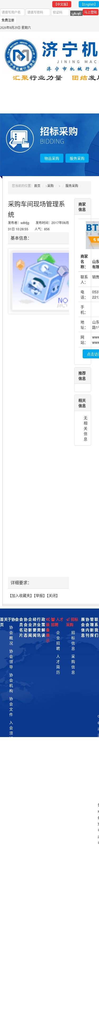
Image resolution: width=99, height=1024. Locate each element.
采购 (50, 185)
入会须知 (11, 730)
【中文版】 (62, 4)
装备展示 (48, 632)
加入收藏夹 (21, 595)
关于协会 (11, 619)
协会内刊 (87, 627)
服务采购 (77, 158)
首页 (37, 185)
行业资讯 (39, 627)
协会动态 (25, 627)
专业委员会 (11, 780)
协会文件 (11, 706)
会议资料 (11, 754)
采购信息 (73, 664)
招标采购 (72, 621)
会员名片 (21, 627)
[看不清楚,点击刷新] (76, 13)
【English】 (88, 4)
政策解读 (43, 627)
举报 (39, 595)
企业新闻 (30, 627)
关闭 (52, 595)
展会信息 (83, 627)
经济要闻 (34, 627)
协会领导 (11, 658)
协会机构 (11, 682)
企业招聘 (58, 640)
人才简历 (58, 664)
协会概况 (11, 635)
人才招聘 (57, 621)
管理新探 (92, 627)
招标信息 (73, 640)
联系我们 (96, 627)
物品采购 (51, 158)
